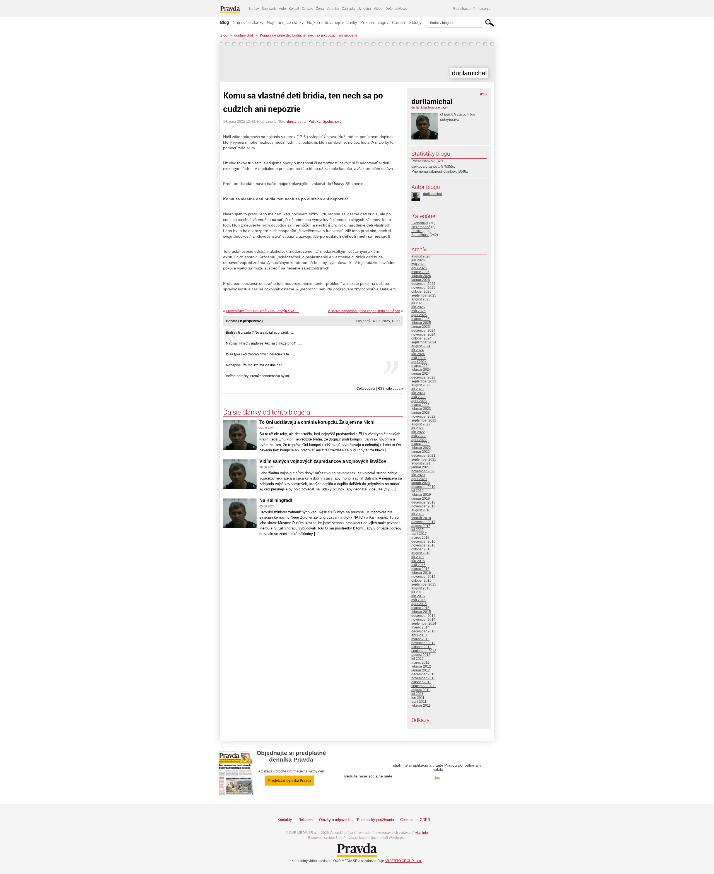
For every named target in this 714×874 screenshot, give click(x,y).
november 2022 (423, 416)
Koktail (294, 9)
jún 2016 (418, 561)
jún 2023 (418, 393)
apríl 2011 (418, 702)
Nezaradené (420, 227)
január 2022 (420, 452)
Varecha (333, 9)
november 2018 (423, 506)
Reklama (305, 820)
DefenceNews (396, 9)
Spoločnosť (332, 121)
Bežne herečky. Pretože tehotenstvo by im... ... (260, 376)
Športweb (269, 9)
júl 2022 (417, 428)
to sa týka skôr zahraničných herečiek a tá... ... (260, 354)
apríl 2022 (419, 440)
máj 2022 (418, 436)
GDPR (425, 820)
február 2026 (421, 276)
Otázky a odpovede (335, 820)
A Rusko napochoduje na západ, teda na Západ (364, 311)
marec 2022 (420, 444)
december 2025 (423, 284)
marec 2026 (420, 272)
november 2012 (423, 643)
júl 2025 (417, 303)
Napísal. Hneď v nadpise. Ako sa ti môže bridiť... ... (263, 343)
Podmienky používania (375, 820)
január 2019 (420, 498)
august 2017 (420, 526)
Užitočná (364, 9)
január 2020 (420, 483)
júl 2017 (417, 530)
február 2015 (421, 612)
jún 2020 (418, 475)
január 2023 (420, 413)
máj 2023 (418, 397)
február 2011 (421, 705)
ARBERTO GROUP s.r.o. (403, 861)
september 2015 (423, 584)
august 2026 (420, 256)
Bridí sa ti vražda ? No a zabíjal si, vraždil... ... (260, 332)
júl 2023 (417, 389)
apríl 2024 (419, 362)
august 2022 (420, 424)
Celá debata (365, 389)
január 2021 (420, 467)
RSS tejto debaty (390, 389)
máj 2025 (418, 311)
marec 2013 (420, 639)
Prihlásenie (482, 9)
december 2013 (423, 631)
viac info (421, 833)
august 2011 (420, 690)
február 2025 (421, 323)
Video (378, 9)
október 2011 (421, 682)
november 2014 (423, 620)
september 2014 (423, 623)
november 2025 (423, 288)
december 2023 (423, 377)
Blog (224, 22)
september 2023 (423, 381)
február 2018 (421, 518)
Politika (314, 121)
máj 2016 (418, 565)
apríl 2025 (419, 315)
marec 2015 (420, 608)
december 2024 (423, 331)
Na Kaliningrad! (275, 500)
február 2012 (421, 666)
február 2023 (421, 409)
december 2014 (423, 616)
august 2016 (420, 553)
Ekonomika (419, 223)
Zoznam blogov (374, 22)
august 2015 (420, 588)
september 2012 (423, 651)
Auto (282, 9)
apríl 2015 (419, 604)
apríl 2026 (419, 268)
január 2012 (420, 670)
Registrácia (462, 9)
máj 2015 (418, 600)
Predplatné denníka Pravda (289, 780)
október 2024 (421, 338)
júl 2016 (417, 557)
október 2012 (421, 647)
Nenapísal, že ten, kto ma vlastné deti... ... (257, 365)
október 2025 (421, 291)
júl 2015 (417, 592)
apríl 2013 (419, 635)
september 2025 (423, 295)
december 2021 (423, 456)
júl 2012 (417, 659)
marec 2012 (420, 662)
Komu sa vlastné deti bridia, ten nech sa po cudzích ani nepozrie (308, 35)
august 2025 (420, 299)
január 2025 (420, 327)
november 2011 (423, 678)
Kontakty (285, 820)
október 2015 (421, 580)
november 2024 (423, 334)
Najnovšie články (248, 22)
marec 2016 (420, 569)
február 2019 (421, 495)
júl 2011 (417, 694)
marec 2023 (420, 405)
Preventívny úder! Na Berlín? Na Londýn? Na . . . (262, 311)
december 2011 (423, 674)
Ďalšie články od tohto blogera (266, 412)
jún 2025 (418, 307)
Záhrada (348, 9)
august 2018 (420, 510)
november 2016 (423, 545)
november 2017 (423, 522)
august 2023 (420, 385)
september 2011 (423, 686)
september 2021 (423, 459)
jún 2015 (418, 596)
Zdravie (307, 9)
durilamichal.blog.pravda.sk (429, 107)
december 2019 (423, 487)
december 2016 (423, 541)
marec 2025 (420, 319)
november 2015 (423, 577)
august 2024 (420, 346)
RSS (483, 94)
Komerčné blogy (406, 22)
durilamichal (243, 35)
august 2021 (420, 463)
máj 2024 (418, 358)
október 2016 (421, 549)
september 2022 (423, 420)
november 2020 (423, 471)
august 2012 (420, 655)
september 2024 (423, 342)
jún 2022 (418, 432)
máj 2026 (418, 264)
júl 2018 (417, 514)
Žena (320, 9)
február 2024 (421, 370)
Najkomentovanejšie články (332, 22)
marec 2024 (420, 366)
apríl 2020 (419, 479)
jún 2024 (418, 354)
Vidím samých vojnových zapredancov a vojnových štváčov (322, 461)
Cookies (406, 820)
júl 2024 (417, 350)
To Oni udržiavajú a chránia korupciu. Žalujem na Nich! (317, 422)
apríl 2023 (419, 401)
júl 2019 (417, 491)
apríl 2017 (419, 534)
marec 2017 (420, 538)
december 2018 (423, 502)
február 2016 (421, 573)
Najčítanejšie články (285, 22)
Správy (253, 9)
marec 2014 (420, 627)
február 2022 (421, 448)
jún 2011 (417, 698)
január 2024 (420, 373)
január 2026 (420, 280)
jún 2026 (418, 260)
